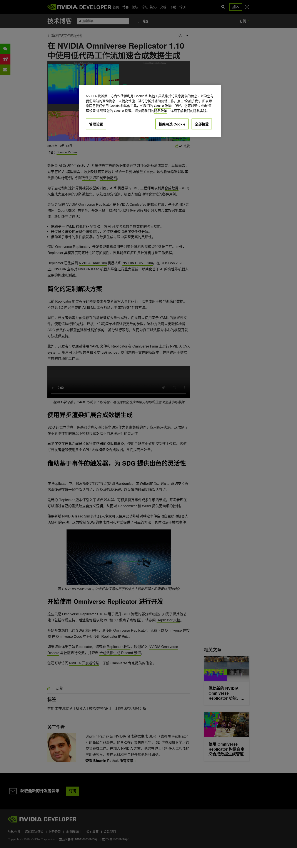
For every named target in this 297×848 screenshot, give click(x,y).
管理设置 (96, 124)
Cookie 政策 (162, 105)
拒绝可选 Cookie (172, 124)
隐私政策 (160, 110)
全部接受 (202, 124)
